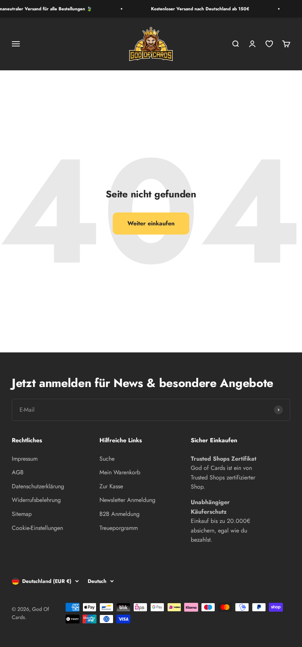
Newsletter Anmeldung (127, 500)
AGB (18, 472)
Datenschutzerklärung (38, 486)
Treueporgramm (118, 528)
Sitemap (22, 514)
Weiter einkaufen (151, 223)
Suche (107, 458)
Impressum (25, 458)
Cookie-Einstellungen (37, 528)
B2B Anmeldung (119, 514)
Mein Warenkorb (119, 472)
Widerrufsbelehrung (36, 500)
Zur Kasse (111, 486)
